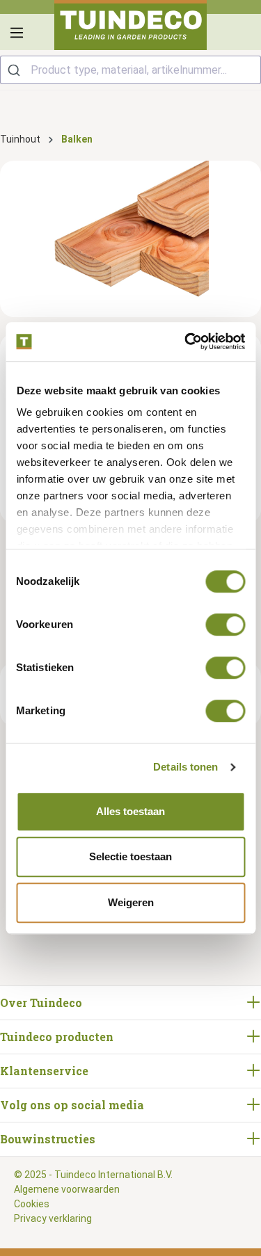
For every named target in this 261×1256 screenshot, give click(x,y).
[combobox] (130, 70)
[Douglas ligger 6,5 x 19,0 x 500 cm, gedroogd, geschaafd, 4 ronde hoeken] (130, 239)
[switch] (225, 624)
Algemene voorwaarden (67, 1189)
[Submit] (16, 69)
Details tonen (185, 767)
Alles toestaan (130, 811)
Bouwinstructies (47, 1139)
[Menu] (16, 33)
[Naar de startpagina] (130, 25)
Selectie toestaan (130, 856)
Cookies (31, 1203)
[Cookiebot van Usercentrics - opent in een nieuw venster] (186, 341)
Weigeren (131, 902)
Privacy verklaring (53, 1218)
